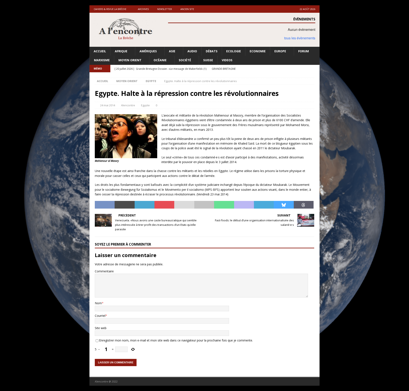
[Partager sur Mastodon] (244, 205)
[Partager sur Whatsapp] (224, 205)
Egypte (145, 105)
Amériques (148, 51)
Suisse (208, 60)
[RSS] (316, 68)
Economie (258, 51)
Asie (172, 51)
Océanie (160, 60)
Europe (280, 51)
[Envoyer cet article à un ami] (184, 205)
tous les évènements (299, 38)
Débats (211, 51)
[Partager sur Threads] (304, 205)
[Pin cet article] (164, 205)
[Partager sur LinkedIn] (144, 205)
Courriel (100, 316)
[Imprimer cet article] (204, 205)
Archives (143, 9)
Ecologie (233, 51)
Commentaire (104, 271)
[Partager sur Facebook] (105, 205)
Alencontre (128, 105)
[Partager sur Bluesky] (284, 205)
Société (185, 60)
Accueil (100, 51)
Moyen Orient (129, 60)
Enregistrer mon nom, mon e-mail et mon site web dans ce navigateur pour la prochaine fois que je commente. (176, 340)
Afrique (121, 51)
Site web (101, 328)
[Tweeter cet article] (124, 205)
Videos (227, 60)
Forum (303, 51)
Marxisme (102, 60)
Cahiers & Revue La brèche (110, 9)
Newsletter (164, 9)
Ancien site (187, 9)
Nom (98, 303)
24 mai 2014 (107, 105)
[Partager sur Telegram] (264, 205)
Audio (192, 51)
